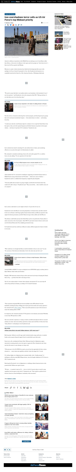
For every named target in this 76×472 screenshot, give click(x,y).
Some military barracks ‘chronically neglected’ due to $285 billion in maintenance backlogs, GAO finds (62, 235)
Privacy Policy (7, 455)
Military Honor (69, 1)
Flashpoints (33, 1)
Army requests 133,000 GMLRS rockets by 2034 (66, 33)
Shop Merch (23, 460)
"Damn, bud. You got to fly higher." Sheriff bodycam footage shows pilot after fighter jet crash (67, 40)
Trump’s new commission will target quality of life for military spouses (18, 405)
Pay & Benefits (27, 1)
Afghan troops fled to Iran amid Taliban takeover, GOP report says (21, 330)
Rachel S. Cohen (9, 22)
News (22, 1)
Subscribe (23, 455)
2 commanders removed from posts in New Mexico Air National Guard (63, 250)
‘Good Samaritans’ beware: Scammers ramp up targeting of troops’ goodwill (19, 414)
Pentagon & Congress (41, 1)
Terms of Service (7, 457)
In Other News (9, 392)
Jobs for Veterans (59, 459)
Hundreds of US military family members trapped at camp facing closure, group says (62, 256)
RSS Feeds (23, 459)
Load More (26, 441)
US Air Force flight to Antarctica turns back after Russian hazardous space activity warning (63, 242)
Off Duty (59, 1)
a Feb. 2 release (17, 307)
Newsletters (23, 457)
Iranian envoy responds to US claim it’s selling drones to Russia (30, 103)
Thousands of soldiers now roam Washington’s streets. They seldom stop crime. (63, 262)
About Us (58, 457)
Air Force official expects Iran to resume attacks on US (28, 162)
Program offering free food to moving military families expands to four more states (18, 424)
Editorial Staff (41, 460)
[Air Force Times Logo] (15, 1)
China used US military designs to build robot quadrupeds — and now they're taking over (62, 27)
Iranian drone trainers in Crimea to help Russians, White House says (30, 258)
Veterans (64, 1)
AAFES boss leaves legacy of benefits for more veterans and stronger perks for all (19, 396)
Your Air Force (10, 14)
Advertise (41, 455)
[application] (63, 20)
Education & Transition (51, 1)
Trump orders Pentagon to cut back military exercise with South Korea (67, 46)
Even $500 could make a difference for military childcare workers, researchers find (19, 433)
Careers (57, 455)
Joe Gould (17, 264)
